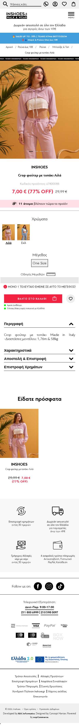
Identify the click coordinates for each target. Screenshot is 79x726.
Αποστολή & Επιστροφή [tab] (25, 359)
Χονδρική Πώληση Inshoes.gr (28, 691)
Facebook (38, 586)
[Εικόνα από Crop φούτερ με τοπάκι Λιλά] (39, 108)
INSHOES (39, 167)
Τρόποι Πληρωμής (27, 686)
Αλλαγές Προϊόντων (52, 676)
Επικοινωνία (40, 696)
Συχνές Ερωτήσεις (51, 686)
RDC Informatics (26, 713)
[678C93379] (19, 433)
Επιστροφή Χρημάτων (25, 681)
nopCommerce (40, 717)
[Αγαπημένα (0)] (64, 4)
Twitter (49, 586)
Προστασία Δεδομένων (49, 709)
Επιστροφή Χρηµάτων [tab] (23, 367)
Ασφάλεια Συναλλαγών (54, 681)
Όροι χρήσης (30, 709)
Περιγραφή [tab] (13, 324)
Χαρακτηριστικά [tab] (17, 350)
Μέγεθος (39, 255)
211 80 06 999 (46, 4)
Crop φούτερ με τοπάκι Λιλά (19, 469)
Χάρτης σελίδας (57, 691)
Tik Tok (60, 586)
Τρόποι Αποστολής (25, 676)
